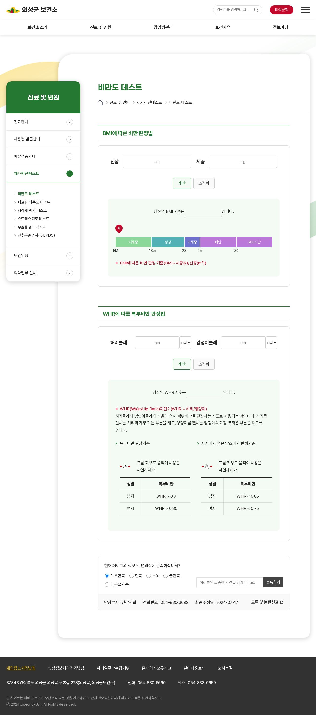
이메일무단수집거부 (113, 668)
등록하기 (273, 582)
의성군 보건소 (40, 10)
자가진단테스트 (149, 102)
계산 (182, 183)
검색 (256, 10)
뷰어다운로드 (195, 668)
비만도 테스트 (180, 102)
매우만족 (118, 575)
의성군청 (281, 9)
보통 (155, 575)
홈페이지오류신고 (156, 668)
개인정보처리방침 (21, 668)
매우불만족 (120, 584)
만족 (138, 575)
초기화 (203, 183)
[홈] (100, 102)
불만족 (174, 575)
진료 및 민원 (120, 102)
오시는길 (225, 668)
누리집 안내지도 (305, 9)
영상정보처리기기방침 (66, 668)
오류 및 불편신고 (264, 602)
